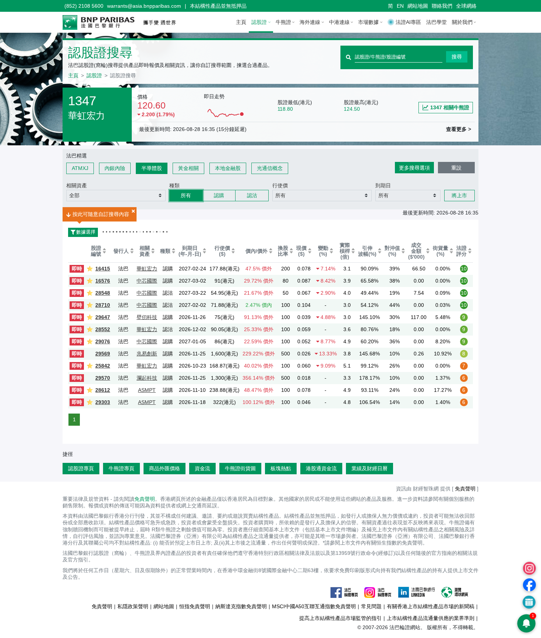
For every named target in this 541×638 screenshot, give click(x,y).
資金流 (202, 468)
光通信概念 (270, 168)
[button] (116, 195)
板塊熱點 (280, 468)
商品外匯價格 (164, 468)
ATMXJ (80, 168)
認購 (219, 195)
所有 (186, 195)
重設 (456, 168)
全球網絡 (466, 6)
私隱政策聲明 (132, 606)
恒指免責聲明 (194, 606)
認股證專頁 (81, 468)
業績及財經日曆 (369, 468)
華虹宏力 (147, 269)
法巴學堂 (436, 22)
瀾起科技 (147, 378)
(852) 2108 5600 (83, 6)
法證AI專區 (408, 22)
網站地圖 (417, 6)
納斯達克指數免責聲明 (241, 606)
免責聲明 (144, 499)
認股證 (94, 75)
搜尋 (457, 57)
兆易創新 (147, 354)
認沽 (252, 195)
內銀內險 (115, 168)
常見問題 (371, 606)
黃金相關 (188, 168)
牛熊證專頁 (121, 468)
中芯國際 (147, 281)
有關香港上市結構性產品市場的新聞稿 (430, 606)
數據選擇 (81, 232)
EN (400, 6)
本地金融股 (228, 168)
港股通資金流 (321, 468)
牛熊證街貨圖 (240, 468)
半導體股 (151, 168)
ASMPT (147, 390)
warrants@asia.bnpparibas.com (144, 6)
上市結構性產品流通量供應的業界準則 (430, 618)
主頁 (241, 22)
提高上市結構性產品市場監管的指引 (340, 618)
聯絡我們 (442, 6)
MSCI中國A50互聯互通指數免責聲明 (314, 606)
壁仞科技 (147, 317)
